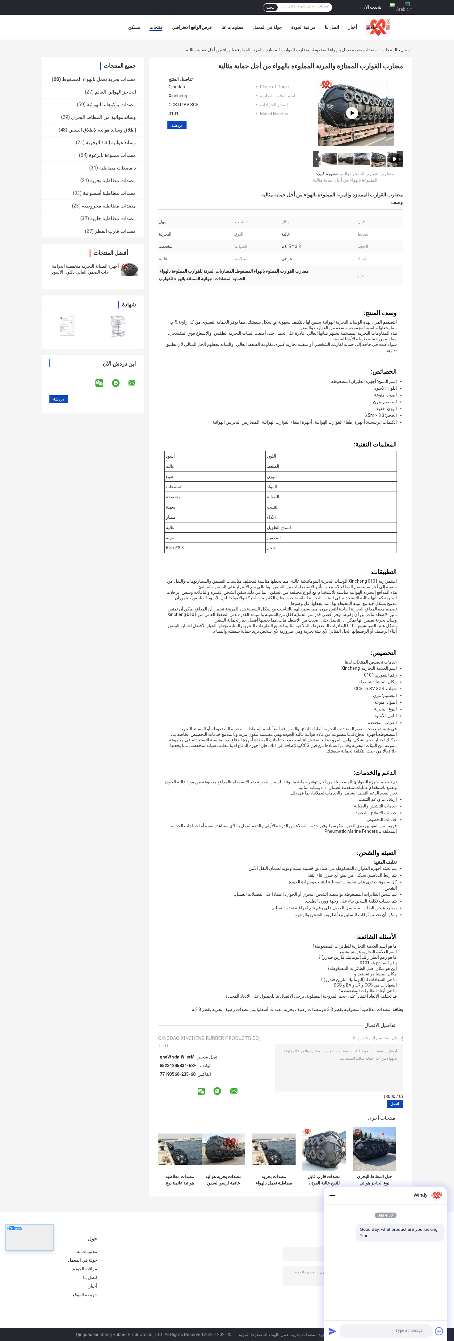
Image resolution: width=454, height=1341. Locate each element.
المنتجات (389, 49)
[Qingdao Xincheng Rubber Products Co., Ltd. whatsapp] (119, 383)
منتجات (155, 27)
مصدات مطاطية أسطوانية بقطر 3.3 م (356, 1009)
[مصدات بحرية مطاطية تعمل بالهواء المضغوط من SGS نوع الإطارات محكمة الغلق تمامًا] (274, 1149)
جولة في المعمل (267, 27)
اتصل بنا (332, 27)
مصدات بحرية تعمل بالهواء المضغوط (344, 49)
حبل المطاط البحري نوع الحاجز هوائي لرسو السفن (374, 1180)
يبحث (270, 7)
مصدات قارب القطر (115, 231)
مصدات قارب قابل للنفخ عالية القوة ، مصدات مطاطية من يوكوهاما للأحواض (324, 1180)
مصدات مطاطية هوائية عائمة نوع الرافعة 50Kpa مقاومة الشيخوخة (180, 1180)
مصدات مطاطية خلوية (113, 218)
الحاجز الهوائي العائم (115, 92)
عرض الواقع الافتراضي (192, 27)
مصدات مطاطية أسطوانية (109, 193)
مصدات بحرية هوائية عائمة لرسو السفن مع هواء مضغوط (223, 1180)
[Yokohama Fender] (352, 113)
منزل (405, 49)
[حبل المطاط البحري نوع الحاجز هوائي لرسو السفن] (374, 1149)
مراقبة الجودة (303, 27)
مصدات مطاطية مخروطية (109, 206)
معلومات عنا (232, 27)
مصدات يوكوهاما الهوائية (111, 104)
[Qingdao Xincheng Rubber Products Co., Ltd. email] (136, 383)
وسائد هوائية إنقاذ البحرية (111, 142)
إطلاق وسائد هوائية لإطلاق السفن (102, 130)
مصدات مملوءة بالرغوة (112, 155)
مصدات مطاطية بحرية (113, 180)
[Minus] (332, 1195)
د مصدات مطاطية (117, 168)
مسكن (134, 27)
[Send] (332, 1331)
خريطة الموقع (85, 1294)
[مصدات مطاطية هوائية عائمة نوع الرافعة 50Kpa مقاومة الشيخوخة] (180, 1149)
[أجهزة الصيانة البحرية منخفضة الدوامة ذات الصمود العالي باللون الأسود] (129, 269)
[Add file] (439, 1331)
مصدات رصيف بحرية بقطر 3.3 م (220, 1009)
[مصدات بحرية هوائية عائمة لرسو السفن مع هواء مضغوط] (223, 1149)
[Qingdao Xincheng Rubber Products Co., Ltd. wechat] (103, 383)
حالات (371, 27)
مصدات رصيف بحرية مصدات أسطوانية (286, 1009)
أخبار (352, 27)
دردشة (177, 125)
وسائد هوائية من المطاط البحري (103, 117)
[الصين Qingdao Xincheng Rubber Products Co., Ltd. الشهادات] (67, 326)
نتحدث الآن (371, 7)
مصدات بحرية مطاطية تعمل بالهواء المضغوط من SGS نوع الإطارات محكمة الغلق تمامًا (274, 1180)
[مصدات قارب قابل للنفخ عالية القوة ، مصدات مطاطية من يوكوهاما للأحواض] (324, 1149)
